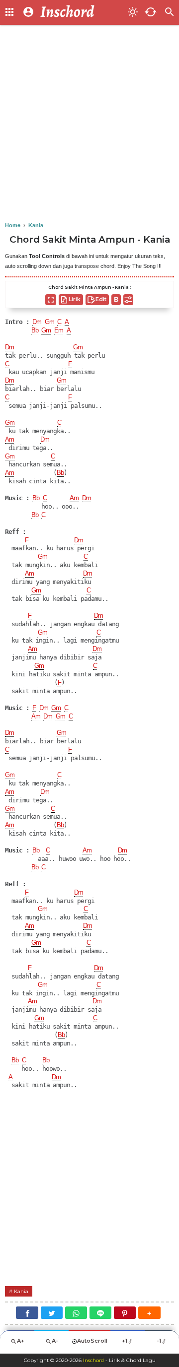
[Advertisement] (89, 124)
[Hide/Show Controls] (128, 299)
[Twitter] (52, 1312)
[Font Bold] (116, 299)
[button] (149, 1312)
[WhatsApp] (76, 1312)
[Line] (100, 1312)
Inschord (93, 1360)
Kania (21, 1291)
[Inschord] (81, 12)
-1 (159, 1340)
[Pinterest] (125, 1312)
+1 (124, 1340)
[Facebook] (27, 1312)
